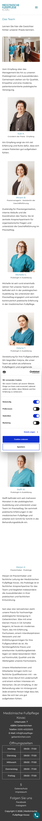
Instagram (21, 805)
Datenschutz (21, 788)
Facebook (21, 802)
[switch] (36, 409)
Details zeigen (29, 432)
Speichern (21, 447)
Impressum (21, 792)
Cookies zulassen (21, 439)
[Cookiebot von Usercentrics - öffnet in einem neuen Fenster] (29, 372)
